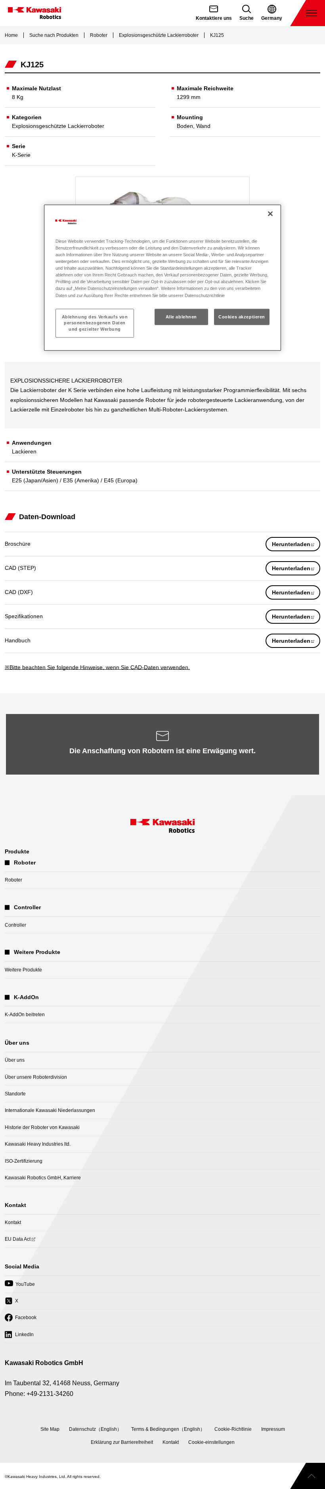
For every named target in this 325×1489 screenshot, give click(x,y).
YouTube (20, 1286)
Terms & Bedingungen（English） (168, 1429)
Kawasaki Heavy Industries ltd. (38, 1144)
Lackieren (24, 451)
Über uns (15, 1060)
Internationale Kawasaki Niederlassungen (50, 1110)
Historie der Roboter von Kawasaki (42, 1127)
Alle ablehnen (181, 316)
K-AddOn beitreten (25, 1014)
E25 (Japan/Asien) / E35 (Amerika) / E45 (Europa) (75, 480)
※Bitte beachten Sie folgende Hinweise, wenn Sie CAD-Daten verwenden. (97, 667)
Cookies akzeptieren (241, 316)
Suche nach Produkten (53, 35)
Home (11, 35)
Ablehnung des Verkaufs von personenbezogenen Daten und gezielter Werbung (95, 322)
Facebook (20, 1320)
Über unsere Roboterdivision (36, 1077)
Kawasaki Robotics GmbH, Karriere (43, 1178)
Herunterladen (296, 546)
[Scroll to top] (307, 1476)
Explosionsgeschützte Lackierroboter (159, 35)
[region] (162, 277)
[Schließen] (270, 214)
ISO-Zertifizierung (23, 1161)
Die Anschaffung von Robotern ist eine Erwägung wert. (162, 751)
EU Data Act (18, 1241)
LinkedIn (19, 1336)
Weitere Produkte (23, 970)
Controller (15, 925)
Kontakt (13, 1222)
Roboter (98, 35)
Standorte (15, 1094)
